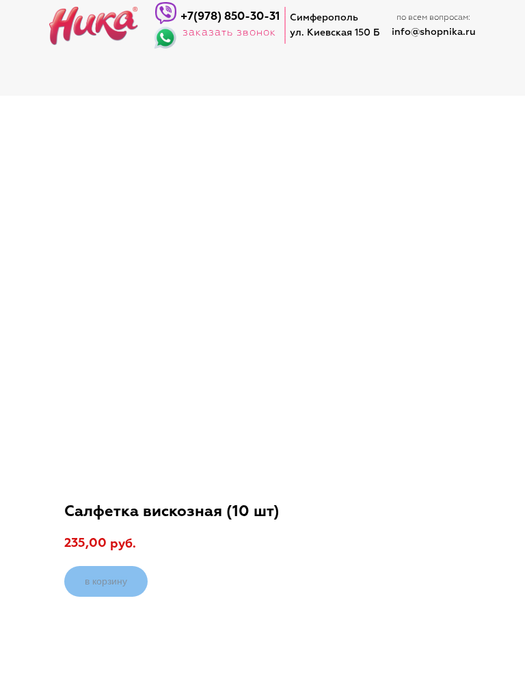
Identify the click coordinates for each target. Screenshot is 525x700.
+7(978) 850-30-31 (230, 17)
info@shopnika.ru (434, 32)
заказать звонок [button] (229, 32)
